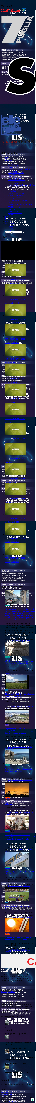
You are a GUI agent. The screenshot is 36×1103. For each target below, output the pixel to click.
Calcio (17, 706)
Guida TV (8, 216)
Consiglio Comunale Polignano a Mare (20, 204)
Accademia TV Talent (15, 207)
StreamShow (12, 1101)
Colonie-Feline (18, 672)
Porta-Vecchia (18, 780)
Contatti (7, 220)
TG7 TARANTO (13, 166)
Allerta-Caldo (20, 950)
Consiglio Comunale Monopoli (17, 195)
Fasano (12, 706)
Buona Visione (12, 190)
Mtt (13, 886)
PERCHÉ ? (12, 167)
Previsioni (26, 812)
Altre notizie (8, 952)
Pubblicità (11, 214)
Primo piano (12, 199)
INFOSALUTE (13, 187)
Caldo (31, 812)
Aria (15, 886)
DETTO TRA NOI (14, 174)
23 (5, 582)
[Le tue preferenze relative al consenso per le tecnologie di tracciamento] (32, 1099)
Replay (10, 206)
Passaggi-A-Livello (24, 641)
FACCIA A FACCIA (14, 176)
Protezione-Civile (17, 812)
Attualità (7, 605)
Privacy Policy (12, 1096)
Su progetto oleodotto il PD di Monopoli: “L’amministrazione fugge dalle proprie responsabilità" (19, 731)
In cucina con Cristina (15, 213)
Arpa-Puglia (21, 886)
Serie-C (32, 917)
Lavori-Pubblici (27, 780)
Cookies (3, 1096)
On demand (8, 161)
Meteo (10, 812)
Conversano (14, 641)
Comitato (17, 849)
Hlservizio (27, 917)
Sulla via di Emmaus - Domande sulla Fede (21, 185)
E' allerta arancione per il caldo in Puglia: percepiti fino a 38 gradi (18, 938)
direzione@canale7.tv (8, 992)
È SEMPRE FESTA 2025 (16, 173)
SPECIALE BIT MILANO (16, 194)
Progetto (7, 708)
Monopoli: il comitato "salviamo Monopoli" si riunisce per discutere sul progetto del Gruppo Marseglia (20, 837)
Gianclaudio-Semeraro (26, 706)
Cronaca (7, 798)
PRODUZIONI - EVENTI (16, 180)
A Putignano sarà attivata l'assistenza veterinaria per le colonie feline (19, 662)
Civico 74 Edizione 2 (14, 197)
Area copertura (9, 223)
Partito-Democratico (20, 747)
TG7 (6, 159)
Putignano (11, 672)
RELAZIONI (12, 181)
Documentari (12, 209)
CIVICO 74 (12, 192)
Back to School (13, 211)
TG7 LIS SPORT (13, 183)
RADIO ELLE (13, 188)
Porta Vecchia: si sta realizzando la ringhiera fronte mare (18, 770)
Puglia (10, 886)
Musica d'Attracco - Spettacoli (17, 200)
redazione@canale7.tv (7, 1092)
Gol (22, 917)
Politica (7, 725)
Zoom (10, 202)
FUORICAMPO (13, 178)
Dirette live (8, 221)
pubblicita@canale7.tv (7, 1094)
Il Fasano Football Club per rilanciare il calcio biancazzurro (20, 695)
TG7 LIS (11, 164)
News (6, 218)
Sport (6, 690)
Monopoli (11, 747)
